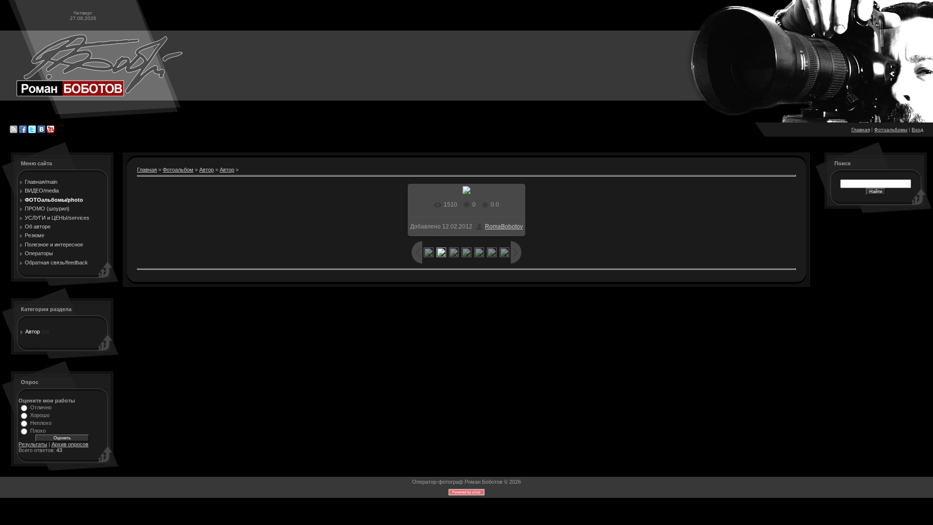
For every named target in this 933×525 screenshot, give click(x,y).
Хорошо (40, 415)
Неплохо (41, 423)
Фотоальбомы (890, 129)
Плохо (38, 431)
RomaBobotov (504, 226)
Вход (917, 129)
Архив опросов (70, 444)
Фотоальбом (178, 170)
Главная (860, 129)
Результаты (32, 444)
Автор (32, 331)
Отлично (41, 407)
